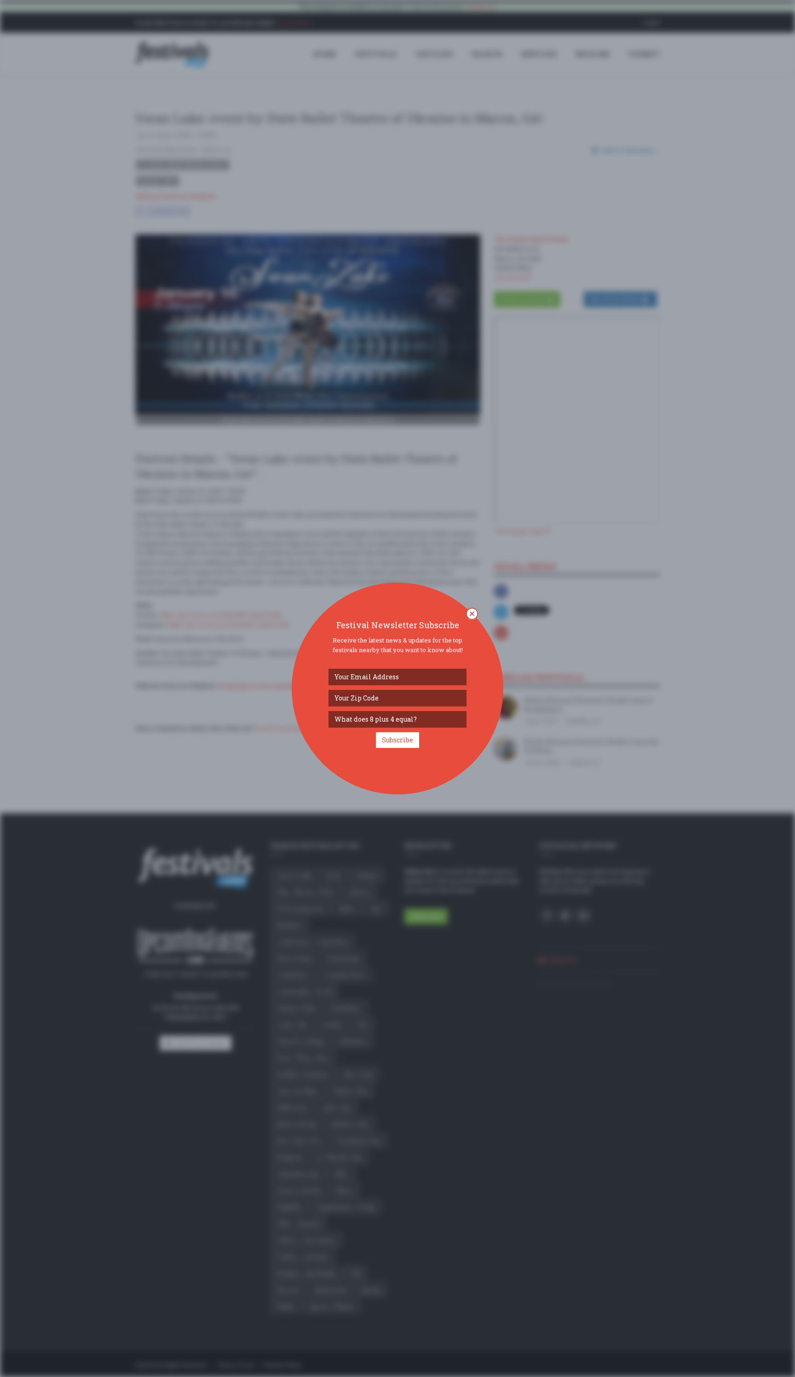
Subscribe (397, 739)
